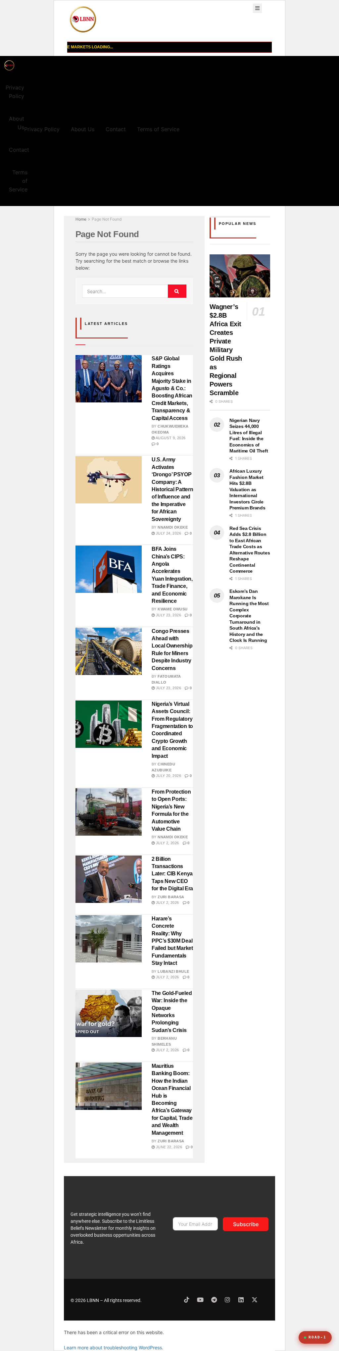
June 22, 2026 (168, 1147)
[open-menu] (257, 8)
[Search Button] (177, 291)
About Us (16, 122)
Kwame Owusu (172, 609)
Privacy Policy (15, 91)
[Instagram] (227, 1300)
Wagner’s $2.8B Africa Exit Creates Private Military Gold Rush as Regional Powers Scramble (226, 349)
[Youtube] (200, 1300)
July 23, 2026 (168, 615)
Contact (19, 149)
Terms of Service (18, 181)
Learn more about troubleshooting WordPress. (113, 1347)
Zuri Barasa (171, 897)
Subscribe (246, 1224)
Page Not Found (106, 219)
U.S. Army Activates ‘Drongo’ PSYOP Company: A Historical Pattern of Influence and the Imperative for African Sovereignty (172, 489)
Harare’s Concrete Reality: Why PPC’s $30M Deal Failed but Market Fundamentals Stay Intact (172, 941)
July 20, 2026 (168, 776)
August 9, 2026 (170, 438)
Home (80, 219)
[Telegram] (214, 1300)
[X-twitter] (255, 1300)
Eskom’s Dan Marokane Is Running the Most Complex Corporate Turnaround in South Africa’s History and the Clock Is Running (249, 616)
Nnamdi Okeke (173, 527)
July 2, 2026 (167, 843)
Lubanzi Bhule (173, 971)
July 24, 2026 (168, 533)
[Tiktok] (187, 1300)
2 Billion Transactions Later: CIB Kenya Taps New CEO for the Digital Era (172, 874)
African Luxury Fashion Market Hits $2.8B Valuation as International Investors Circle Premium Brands (247, 489)
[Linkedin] (241, 1300)
